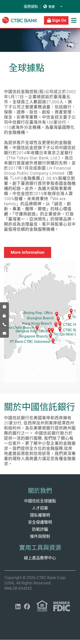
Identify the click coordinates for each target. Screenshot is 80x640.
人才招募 (40, 508)
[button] (61, 6)
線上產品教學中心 (40, 558)
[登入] (4, 315)
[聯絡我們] (4, 324)
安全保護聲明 (40, 522)
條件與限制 (40, 536)
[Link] (19, 22)
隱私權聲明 (40, 515)
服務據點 (28, 7)
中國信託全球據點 (40, 501)
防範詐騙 (40, 529)
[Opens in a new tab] (4, 333)
